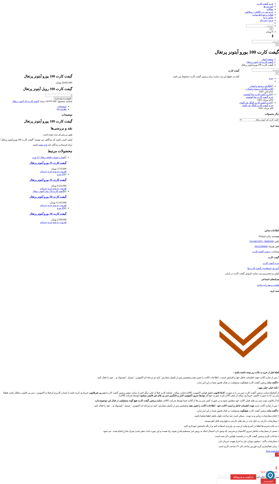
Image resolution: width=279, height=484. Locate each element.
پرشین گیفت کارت (261, 251)
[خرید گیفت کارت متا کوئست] (258, 94)
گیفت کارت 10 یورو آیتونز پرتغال (47, 213)
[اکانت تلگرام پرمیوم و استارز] (261, 86)
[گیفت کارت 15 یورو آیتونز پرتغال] (33, 157)
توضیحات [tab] (62, 106)
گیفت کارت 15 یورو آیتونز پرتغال (47, 162)
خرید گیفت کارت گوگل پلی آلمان (257, 105)
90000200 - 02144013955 (262, 241)
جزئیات (43, 171)
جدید (271, 78)
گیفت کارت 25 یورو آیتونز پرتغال (47, 179)
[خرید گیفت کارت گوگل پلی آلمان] (256, 102)
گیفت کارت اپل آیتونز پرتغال (25, 101)
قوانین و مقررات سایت (268, 285)
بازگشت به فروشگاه (243, 477)
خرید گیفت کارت (271, 263)
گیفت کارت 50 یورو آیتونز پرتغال (47, 196)
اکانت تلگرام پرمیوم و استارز (259, 89)
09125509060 (261, 246)
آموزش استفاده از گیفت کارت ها (263, 268)
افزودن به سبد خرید (63, 98)
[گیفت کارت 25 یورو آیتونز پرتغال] (33, 174)
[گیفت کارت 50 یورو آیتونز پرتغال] (33, 191)
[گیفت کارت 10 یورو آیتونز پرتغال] (33, 208)
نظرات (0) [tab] (61, 109)
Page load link (272, 451)
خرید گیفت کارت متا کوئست (259, 97)
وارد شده (43, 145)
